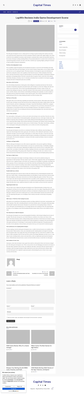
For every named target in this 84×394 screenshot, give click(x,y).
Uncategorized (62, 55)
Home (4, 11)
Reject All (19, 386)
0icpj (31, 21)
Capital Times (42, 5)
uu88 (60, 63)
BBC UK (61, 68)
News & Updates (62, 50)
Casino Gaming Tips (63, 47)
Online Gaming (36, 21)
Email (33, 306)
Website (9, 311)
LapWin (52, 77)
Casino (60, 44)
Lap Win (8, 168)
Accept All (13, 388)
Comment (9, 288)
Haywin (61, 64)
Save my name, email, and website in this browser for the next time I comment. (25, 317)
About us (9, 11)
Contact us (15, 11)
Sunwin (61, 66)
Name (8, 306)
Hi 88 (60, 61)
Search (61, 26)
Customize (8, 386)
